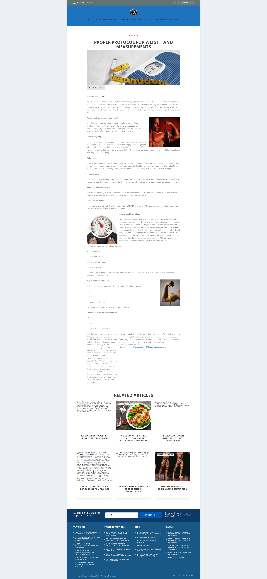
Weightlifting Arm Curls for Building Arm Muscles (94, 487)
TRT (140, 20)
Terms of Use (188, 575)
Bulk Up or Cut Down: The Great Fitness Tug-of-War (95, 437)
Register (178, 20)
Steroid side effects (128, 20)
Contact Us (89, 3)
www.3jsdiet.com (97, 96)
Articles (96, 20)
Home (88, 20)
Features (160, 455)
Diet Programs (123, 404)
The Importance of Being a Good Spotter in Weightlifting (133, 489)
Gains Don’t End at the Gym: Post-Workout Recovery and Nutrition (133, 438)
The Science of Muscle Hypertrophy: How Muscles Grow (172, 438)
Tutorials (92, 455)
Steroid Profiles (110, 20)
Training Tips (133, 35)
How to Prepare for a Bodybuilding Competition (172, 487)
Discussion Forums (163, 20)
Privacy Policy (176, 575)
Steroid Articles (162, 404)
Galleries (148, 20)
